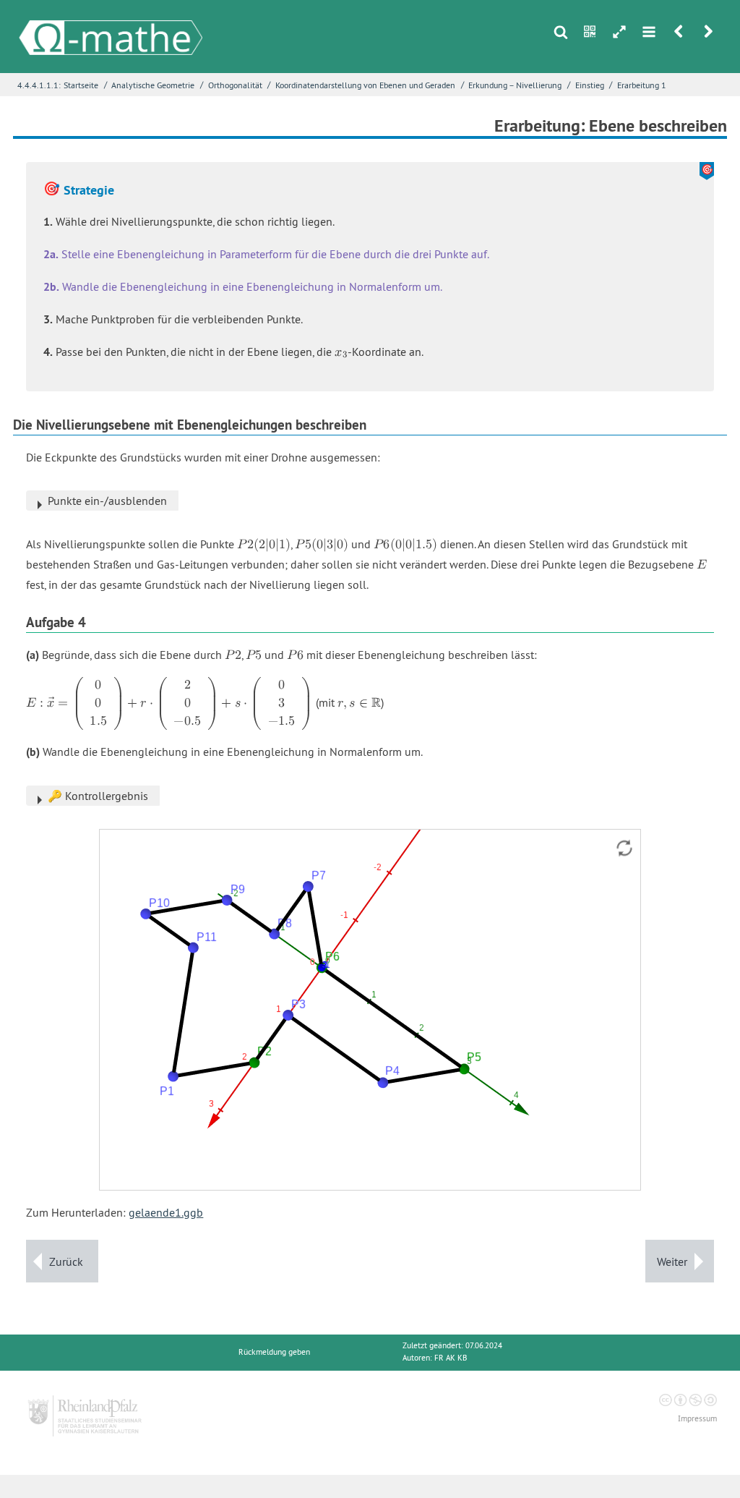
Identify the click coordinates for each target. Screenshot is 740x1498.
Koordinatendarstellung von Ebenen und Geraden (365, 85)
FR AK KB (450, 1358)
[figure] (370, 1010)
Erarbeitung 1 (641, 85)
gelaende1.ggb (166, 1212)
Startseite (81, 85)
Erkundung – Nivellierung (515, 85)
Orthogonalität (235, 85)
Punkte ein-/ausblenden (107, 500)
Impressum (697, 1418)
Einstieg (589, 85)
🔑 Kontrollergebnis (98, 795)
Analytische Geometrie (152, 85)
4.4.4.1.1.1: (39, 85)
